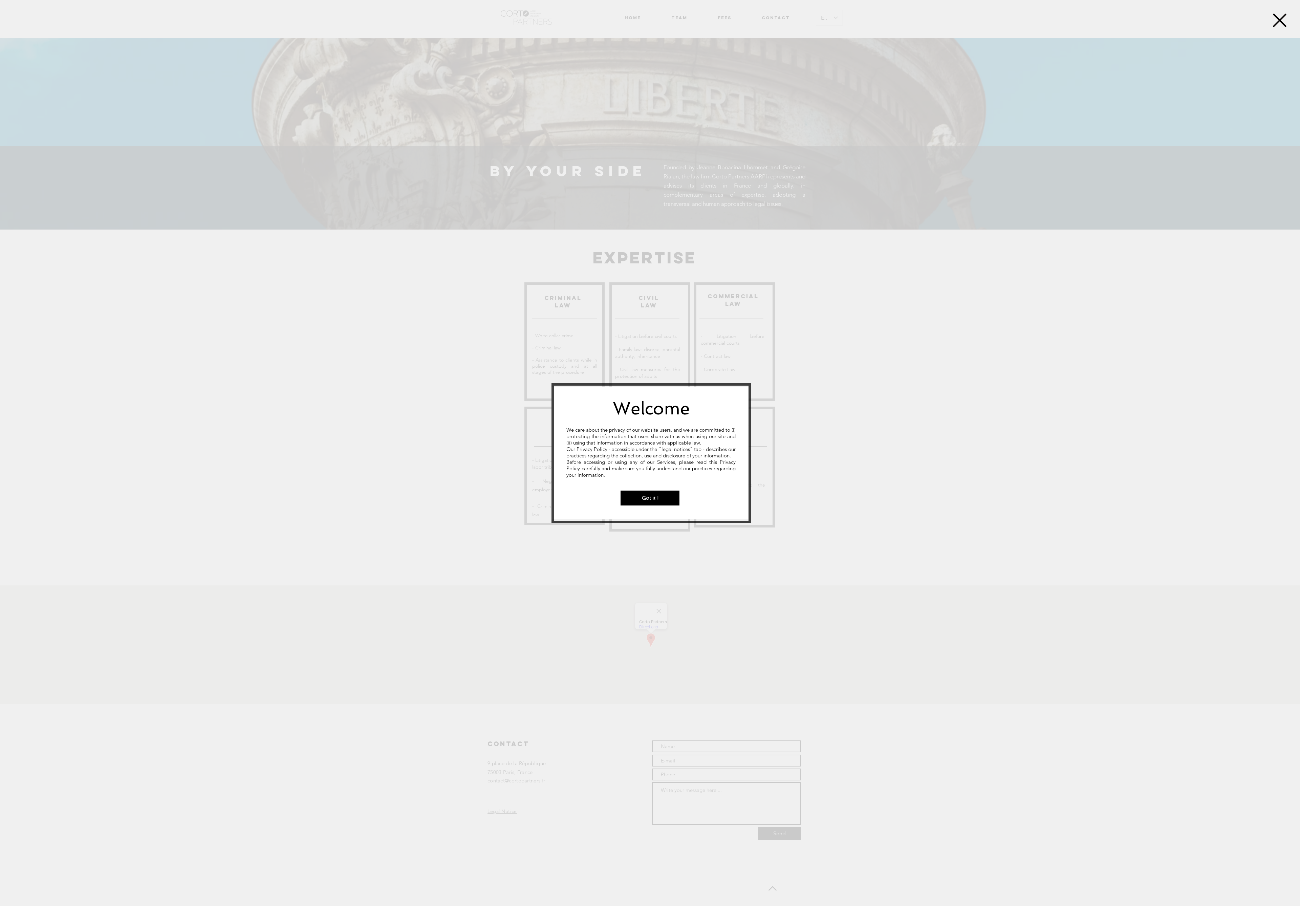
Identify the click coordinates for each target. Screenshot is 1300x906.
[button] (1279, 20)
